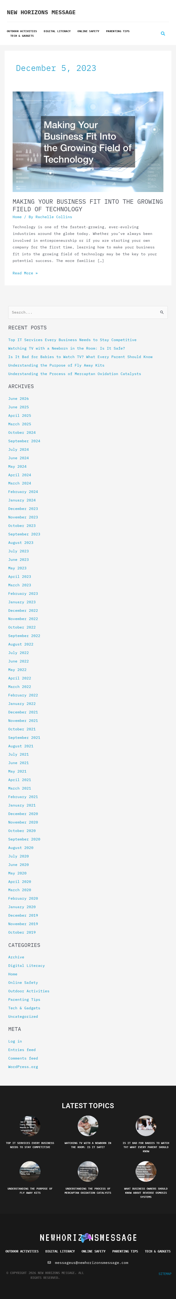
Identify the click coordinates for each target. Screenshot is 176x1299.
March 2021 (19, 788)
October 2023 (22, 525)
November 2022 (23, 618)
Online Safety (88, 31)
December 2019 (23, 915)
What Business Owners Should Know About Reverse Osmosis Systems (146, 1192)
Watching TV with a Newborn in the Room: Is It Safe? (66, 348)
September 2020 (24, 839)
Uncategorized (23, 1016)
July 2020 (18, 856)
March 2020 (19, 889)
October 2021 (22, 729)
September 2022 (24, 635)
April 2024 (19, 474)
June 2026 (18, 398)
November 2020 (23, 822)
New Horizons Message (41, 12)
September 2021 (24, 737)
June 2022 (18, 661)
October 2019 (22, 932)
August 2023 (20, 542)
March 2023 (19, 584)
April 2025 (19, 415)
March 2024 (19, 483)
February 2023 (23, 593)
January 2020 (22, 906)
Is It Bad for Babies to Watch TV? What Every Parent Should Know (80, 356)
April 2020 (19, 881)
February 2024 (23, 491)
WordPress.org (23, 1066)
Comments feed (23, 1058)
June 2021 (18, 762)
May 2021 (17, 771)
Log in (15, 1041)
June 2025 (18, 406)
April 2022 (19, 678)
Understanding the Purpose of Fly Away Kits (56, 365)
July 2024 (18, 449)
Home (17, 216)
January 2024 (22, 500)
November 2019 (23, 923)
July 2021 (18, 754)
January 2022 (22, 703)
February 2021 (23, 796)
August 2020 (20, 847)
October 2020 (22, 830)
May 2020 (17, 873)
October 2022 (22, 627)
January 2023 (22, 601)
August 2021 (20, 745)
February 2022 (23, 695)
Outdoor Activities (22, 31)
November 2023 (23, 517)
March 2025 (19, 423)
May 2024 (17, 466)
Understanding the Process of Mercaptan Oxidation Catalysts (74, 373)
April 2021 (19, 779)
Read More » (25, 272)
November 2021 (23, 720)
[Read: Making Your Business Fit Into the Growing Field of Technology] (88, 141)
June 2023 (18, 559)
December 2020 (23, 813)
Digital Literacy (57, 31)
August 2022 (20, 644)
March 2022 (19, 686)
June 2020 (18, 864)
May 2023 (17, 567)
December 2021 (23, 712)
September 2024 (24, 440)
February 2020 (23, 898)
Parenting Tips (117, 31)
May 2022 (17, 669)
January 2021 (22, 805)
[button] (163, 33)
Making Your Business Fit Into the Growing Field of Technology (88, 205)
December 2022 (23, 610)
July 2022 (18, 652)
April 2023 (19, 576)
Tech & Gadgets (22, 35)
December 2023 (23, 508)
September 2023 (24, 534)
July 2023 (18, 551)
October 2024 (22, 432)
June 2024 (18, 457)
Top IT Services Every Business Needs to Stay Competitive (72, 339)
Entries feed (22, 1049)
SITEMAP (165, 1274)
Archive (16, 957)
